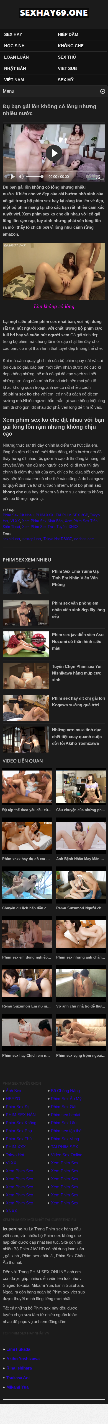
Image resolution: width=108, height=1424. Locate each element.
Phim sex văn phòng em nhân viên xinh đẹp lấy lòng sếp (78, 610)
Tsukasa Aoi (18, 1377)
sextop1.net (31, 539)
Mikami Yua (17, 1387)
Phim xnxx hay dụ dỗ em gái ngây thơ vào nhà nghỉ (46, 859)
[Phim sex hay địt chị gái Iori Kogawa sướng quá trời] (26, 707)
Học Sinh (14, 45)
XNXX (74, 527)
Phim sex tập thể (66, 1130)
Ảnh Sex (13, 1090)
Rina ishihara (19, 1368)
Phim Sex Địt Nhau (18, 515)
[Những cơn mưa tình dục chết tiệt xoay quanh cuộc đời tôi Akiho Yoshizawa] (26, 739)
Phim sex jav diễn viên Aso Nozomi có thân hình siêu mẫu (78, 641)
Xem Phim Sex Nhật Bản (42, 521)
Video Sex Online (66, 1154)
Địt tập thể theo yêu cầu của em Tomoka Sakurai (43, 810)
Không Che (71, 45)
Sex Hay (13, 34)
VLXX (15, 521)
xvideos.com (84, 539)
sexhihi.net (11, 539)
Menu (8, 91)
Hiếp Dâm (68, 34)
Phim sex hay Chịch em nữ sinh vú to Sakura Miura (46, 1055)
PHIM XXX (44, 515)
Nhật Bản (15, 68)
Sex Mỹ (66, 79)
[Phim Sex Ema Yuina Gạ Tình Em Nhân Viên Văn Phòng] (26, 580)
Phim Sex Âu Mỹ (66, 1098)
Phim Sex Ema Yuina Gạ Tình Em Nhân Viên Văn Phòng (75, 578)
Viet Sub (67, 68)
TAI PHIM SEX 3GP (72, 515)
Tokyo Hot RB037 (57, 539)
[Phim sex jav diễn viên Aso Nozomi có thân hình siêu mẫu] (26, 644)
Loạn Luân (16, 57)
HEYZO (13, 1098)
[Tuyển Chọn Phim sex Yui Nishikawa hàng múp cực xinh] (26, 675)
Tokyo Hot (15, 1154)
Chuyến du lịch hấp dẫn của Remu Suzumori (40, 908)
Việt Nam (14, 79)
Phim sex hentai (65, 1114)
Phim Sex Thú (19, 1138)
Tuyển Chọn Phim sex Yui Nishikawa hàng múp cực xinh (76, 673)
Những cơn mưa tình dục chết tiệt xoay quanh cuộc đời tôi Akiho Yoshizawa (77, 736)
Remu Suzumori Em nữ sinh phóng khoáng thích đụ (47, 1006)
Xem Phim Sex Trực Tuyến (44, 527)
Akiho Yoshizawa (23, 1358)
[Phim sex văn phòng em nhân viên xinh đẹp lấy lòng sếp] (26, 612)
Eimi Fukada (18, 1349)
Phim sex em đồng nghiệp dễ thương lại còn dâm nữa (49, 957)
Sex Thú (67, 57)
